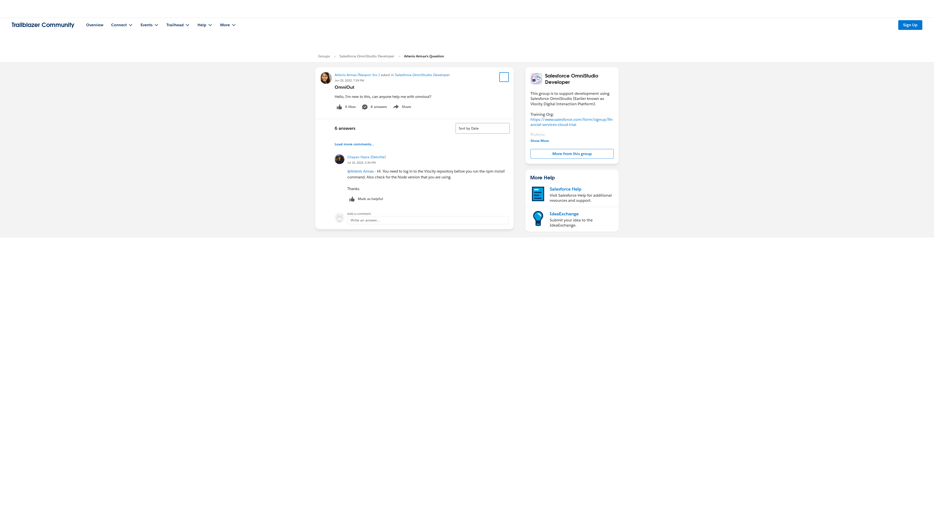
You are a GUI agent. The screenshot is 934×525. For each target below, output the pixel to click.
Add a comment (359, 214)
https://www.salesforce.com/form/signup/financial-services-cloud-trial (571, 122)
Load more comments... (354, 144)
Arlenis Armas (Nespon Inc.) (357, 75)
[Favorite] (504, 77)
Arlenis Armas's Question (424, 56)
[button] (572, 154)
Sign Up (910, 24)
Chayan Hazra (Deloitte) (366, 157)
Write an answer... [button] (364, 220)
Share (401, 108)
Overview (94, 24)
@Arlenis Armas (360, 171)
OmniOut (344, 87)
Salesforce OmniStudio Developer (367, 56)
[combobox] (483, 128)
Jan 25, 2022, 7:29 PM (349, 80)
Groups (324, 56)
